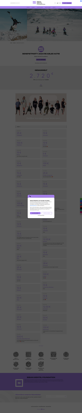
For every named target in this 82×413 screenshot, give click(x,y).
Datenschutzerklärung (33, 205)
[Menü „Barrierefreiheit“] (81, 1)
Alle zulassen (35, 213)
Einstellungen (47, 213)
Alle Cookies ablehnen (41, 215)
